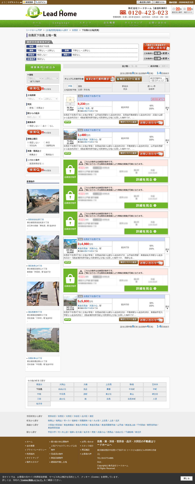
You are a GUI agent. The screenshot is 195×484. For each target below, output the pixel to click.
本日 (48, 142)
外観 (70, 86)
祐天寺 (39, 404)
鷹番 (109, 389)
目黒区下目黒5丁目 (92, 130)
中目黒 (62, 394)
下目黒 (90, 111)
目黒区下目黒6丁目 (92, 296)
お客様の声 (87, 454)
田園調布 (84, 420)
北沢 (117, 420)
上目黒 (109, 384)
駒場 (132, 384)
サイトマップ (134, 23)
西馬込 (110, 432)
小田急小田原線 (55, 425)
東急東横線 (69, 425)
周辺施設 (86, 450)
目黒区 (85, 111)
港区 (92, 416)
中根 (39, 394)
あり (45, 126)
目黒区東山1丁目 (35, 358)
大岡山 (62, 384)
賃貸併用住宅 (36, 163)
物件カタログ (33, 462)
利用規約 (31, 454)
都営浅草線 (152, 425)
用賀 (94, 432)
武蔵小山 (94, 139)
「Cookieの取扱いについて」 (31, 480)
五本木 (155, 384)
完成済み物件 (57, 454)
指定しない (34, 126)
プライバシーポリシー (36, 450)
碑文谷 (155, 394)
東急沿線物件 (57, 458)
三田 (39, 399)
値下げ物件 (35, 81)
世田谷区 (52, 416)
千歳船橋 (129, 432)
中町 (155, 389)
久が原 (96, 420)
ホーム (37, 23)
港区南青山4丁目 (35, 266)
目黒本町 (132, 399)
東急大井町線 (82, 425)
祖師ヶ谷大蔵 (76, 432)
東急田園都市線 (108, 425)
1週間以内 (50, 145)
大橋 (85, 384)
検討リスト (160, 2)
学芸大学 (52, 432)
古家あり (40, 108)
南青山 (51, 420)
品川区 (85, 416)
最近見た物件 (145, 2)
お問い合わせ (158, 23)
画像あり (33, 154)
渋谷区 (77, 416)
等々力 (67, 420)
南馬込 (59, 420)
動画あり (50, 154)
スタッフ (85, 23)
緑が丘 (62, 399)
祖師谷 (75, 420)
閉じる (187, 478)
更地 (31, 108)
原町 (85, 394)
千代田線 (141, 425)
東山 (132, 394)
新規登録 (29, 2)
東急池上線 (130, 425)
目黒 (88, 108)
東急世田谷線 (54, 428)
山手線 (81, 108)
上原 (111, 420)
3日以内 (33, 145)
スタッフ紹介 (88, 446)
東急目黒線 (83, 139)
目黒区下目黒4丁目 (92, 96)
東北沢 (138, 432)
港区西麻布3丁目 (35, 312)
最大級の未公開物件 (60, 441)
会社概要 (109, 23)
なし (52, 126)
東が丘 (109, 394)
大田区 (69, 416)
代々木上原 (63, 432)
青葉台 (39, 384)
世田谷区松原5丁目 (36, 219)
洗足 (85, 389)
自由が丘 (62, 389)
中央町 (132, 389)
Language (61, 23)
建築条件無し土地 (59, 462)
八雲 (155, 399)
